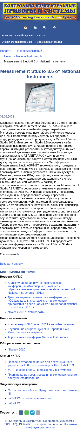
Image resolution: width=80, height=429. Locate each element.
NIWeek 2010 (16, 349)
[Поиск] (45, 28)
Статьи (41, 35)
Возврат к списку (11, 263)
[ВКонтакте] (21, 412)
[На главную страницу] (25, 28)
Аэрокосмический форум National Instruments (38, 337)
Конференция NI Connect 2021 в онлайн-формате (41, 324)
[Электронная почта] (38, 412)
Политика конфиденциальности (51, 425)
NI (18, 254)
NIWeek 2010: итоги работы (26, 312)
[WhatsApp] (26, 412)
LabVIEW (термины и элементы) (29, 398)
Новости (7, 35)
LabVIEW (14, 403)
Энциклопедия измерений (17, 42)
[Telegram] (32, 412)
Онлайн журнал (24, 35)
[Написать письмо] (35, 28)
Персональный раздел (49, 42)
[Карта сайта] (55, 28)
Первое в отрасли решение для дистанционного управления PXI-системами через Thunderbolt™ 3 (41, 363)
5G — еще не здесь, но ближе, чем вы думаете (39, 369)
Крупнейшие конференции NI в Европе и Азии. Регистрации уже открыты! (39, 330)
